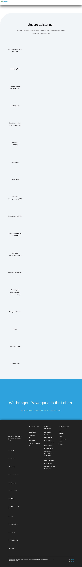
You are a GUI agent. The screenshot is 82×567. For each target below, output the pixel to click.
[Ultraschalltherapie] (15, 340)
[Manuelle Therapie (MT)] (15, 266)
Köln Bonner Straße (13, 474)
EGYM (60, 436)
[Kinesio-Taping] (15, 173)
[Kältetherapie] (15, 156)
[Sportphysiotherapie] (15, 305)
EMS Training (62, 439)
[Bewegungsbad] (15, 62)
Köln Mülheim (11, 498)
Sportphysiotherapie (15, 312)
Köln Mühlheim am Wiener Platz (15, 507)
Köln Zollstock (11, 532)
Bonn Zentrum (11, 458)
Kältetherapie (15, 162)
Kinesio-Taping (15, 179)
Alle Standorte (48, 432)
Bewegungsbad (15, 69)
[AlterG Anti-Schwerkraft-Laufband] (15, 43)
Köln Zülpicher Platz (13, 540)
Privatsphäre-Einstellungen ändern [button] (30, 559)
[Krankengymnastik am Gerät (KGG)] (15, 227)
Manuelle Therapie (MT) (15, 272)
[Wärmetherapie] (15, 357)
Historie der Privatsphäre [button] (42, 559)
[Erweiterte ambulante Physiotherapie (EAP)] (15, 116)
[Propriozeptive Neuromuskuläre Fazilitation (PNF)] (15, 283)
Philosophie (32, 435)
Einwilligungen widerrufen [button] (13, 560)
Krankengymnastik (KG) (15, 216)
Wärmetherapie (15, 363)
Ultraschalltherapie (15, 346)
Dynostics (61, 433)
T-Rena (15, 329)
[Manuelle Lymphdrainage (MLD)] (15, 246)
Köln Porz (10, 516)
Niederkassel (11, 548)
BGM (60, 431)
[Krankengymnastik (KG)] (15, 210)
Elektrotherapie (15, 105)
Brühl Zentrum (11, 466)
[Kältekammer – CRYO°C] (15, 136)
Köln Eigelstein (12, 482)
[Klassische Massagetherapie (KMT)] (15, 190)
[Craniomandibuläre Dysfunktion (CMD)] (15, 80)
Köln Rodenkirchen (13, 524)
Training (61, 444)
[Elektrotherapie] (15, 99)
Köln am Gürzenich (13, 490)
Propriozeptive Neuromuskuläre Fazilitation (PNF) (15, 292)
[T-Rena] (15, 322)
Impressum (32, 440)
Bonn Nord (11, 450)
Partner (31, 438)
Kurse (60, 441)
